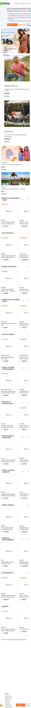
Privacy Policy (22, 639)
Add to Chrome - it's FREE (11, 24)
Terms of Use (13, 639)
